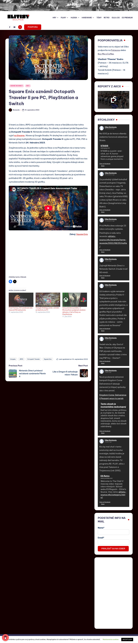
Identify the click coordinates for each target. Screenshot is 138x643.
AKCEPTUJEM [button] (127, 639)
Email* (101, 537)
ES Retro (105, 476)
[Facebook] (10, 27)
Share (102, 166)
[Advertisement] (48, 258)
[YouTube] (15, 27)
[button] (32, 27)
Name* (101, 528)
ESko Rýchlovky (111, 127)
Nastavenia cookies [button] (111, 639)
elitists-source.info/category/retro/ (113, 495)
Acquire (13, 359)
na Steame (19, 135)
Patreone (115, 50)
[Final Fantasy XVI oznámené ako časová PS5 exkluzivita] (21, 300)
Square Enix (82, 234)
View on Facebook (104, 163)
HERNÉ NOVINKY (16, 86)
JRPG (21, 359)
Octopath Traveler (33, 359)
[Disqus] (48, 408)
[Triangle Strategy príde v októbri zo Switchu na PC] (48, 300)
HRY (27, 86)
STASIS (104, 145)
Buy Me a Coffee (106, 54)
